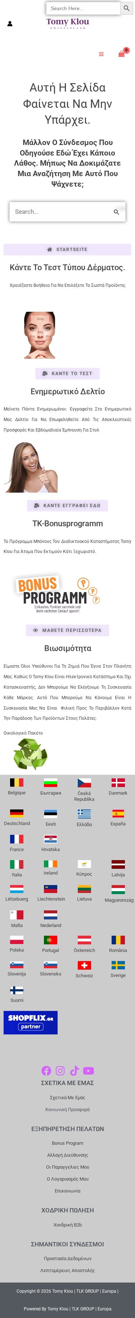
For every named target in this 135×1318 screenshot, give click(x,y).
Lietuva (84, 899)
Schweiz (84, 975)
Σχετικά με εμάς (67, 1097)
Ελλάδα (84, 824)
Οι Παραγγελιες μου (67, 1167)
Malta (17, 925)
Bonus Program (67, 1143)
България (50, 793)
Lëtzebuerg (16, 899)
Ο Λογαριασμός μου (68, 1179)
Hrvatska (50, 849)
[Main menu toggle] (101, 54)
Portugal (50, 950)
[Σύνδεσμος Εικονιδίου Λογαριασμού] (10, 23)
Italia (17, 874)
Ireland (51, 873)
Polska (17, 950)
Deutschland (17, 823)
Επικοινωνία (67, 1191)
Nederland (50, 925)
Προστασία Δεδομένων (67, 1258)
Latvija (118, 874)
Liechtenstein (51, 899)
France (17, 849)
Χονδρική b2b (68, 1225)
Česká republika (84, 796)
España (118, 823)
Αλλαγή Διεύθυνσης (67, 1155)
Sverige (118, 975)
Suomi (16, 1000)
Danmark (118, 793)
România (118, 950)
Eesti (51, 824)
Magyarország (119, 900)
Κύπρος (84, 874)
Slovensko (50, 974)
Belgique (17, 792)
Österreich (84, 950)
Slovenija (17, 974)
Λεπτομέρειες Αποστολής (67, 1270)
